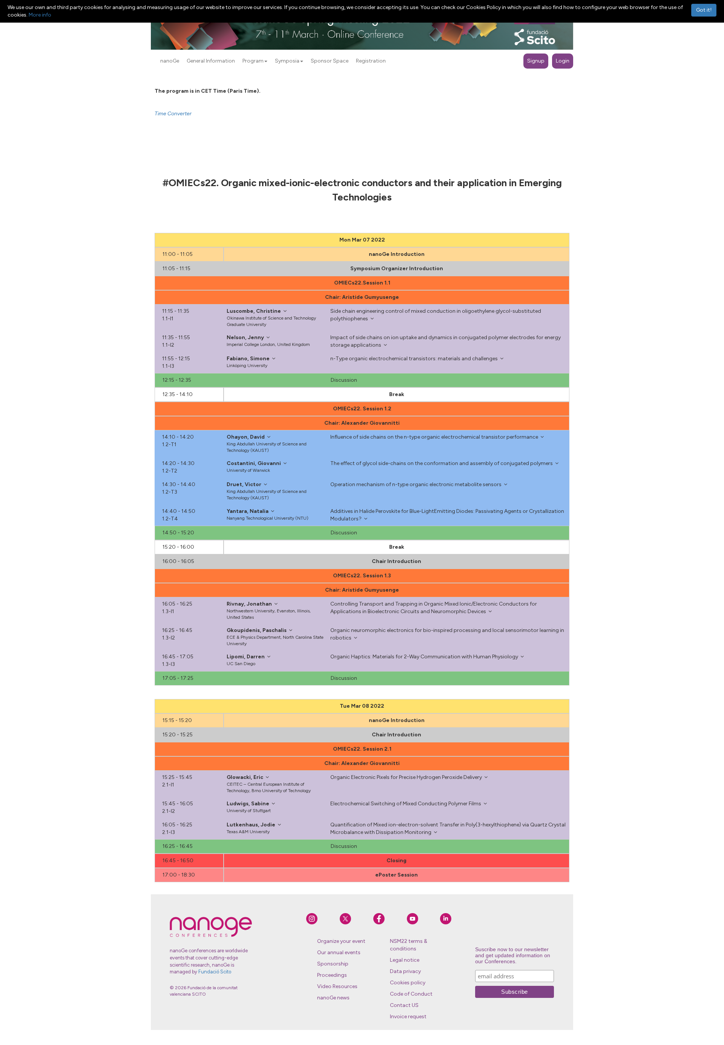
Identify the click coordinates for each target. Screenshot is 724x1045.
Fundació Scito (214, 972)
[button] (265, 61)
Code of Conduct (411, 994)
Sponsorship (332, 964)
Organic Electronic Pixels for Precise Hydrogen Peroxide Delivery (406, 777)
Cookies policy (407, 982)
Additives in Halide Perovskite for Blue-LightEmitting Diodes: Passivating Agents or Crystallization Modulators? (447, 515)
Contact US (404, 1005)
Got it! (704, 10)
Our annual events (338, 952)
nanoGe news (333, 998)
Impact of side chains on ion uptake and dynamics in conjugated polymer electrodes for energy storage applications (445, 341)
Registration (371, 61)
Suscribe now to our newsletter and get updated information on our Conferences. (512, 955)
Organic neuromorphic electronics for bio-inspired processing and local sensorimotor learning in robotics (447, 634)
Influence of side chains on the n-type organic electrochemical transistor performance (434, 437)
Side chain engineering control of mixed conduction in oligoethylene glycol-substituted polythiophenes (435, 315)
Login (562, 61)
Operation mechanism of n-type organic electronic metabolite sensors (416, 484)
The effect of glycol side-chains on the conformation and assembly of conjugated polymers (441, 463)
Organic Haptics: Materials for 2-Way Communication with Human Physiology (424, 656)
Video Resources (337, 986)
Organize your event (341, 941)
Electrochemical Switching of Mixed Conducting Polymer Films (405, 803)
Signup (536, 61)
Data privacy (405, 971)
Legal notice (404, 960)
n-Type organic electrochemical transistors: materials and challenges (414, 358)
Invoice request (408, 1016)
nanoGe (169, 61)
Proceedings (332, 975)
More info (40, 15)
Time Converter (173, 113)
